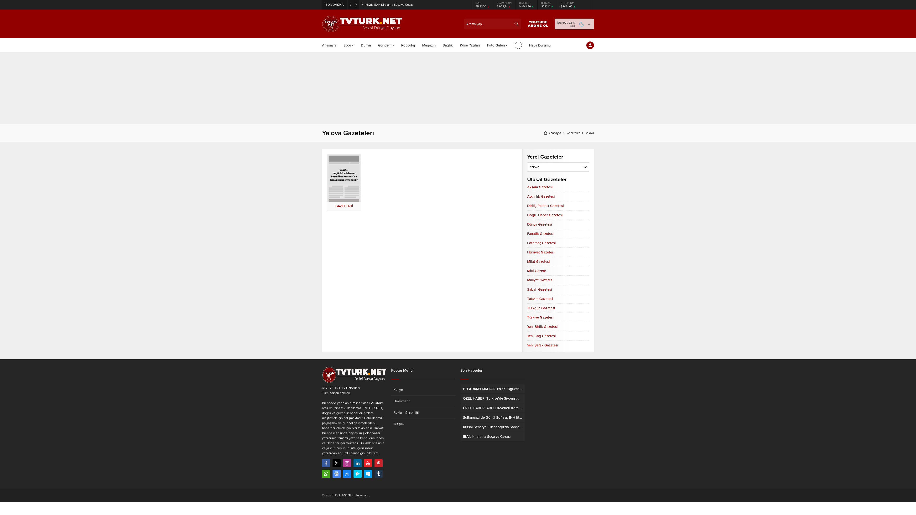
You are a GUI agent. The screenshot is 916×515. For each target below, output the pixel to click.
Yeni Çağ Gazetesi (541, 336)
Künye (398, 390)
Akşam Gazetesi (540, 187)
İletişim (399, 424)
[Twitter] (337, 463)
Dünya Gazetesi (539, 224)
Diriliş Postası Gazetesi (545, 206)
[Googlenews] (337, 474)
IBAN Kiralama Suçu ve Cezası (389, 5)
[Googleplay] (358, 474)
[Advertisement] (458, 88)
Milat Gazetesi (538, 261)
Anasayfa (554, 133)
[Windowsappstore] (368, 474)
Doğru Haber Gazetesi (545, 215)
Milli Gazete (536, 271)
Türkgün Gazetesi (541, 308)
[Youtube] (368, 463)
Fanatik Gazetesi (540, 234)
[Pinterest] (379, 463)
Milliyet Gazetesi (540, 280)
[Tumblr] (379, 474)
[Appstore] (347, 474)
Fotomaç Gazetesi (541, 243)
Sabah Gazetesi (539, 289)
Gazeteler (573, 133)
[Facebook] (326, 463)
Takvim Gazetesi (540, 299)
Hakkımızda (402, 401)
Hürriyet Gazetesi (541, 252)
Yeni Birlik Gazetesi (542, 326)
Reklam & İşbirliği (406, 413)
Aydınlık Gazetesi (541, 196)
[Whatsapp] (326, 474)
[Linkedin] (358, 463)
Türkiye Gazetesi (540, 317)
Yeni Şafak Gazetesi (542, 345)
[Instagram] (347, 463)
